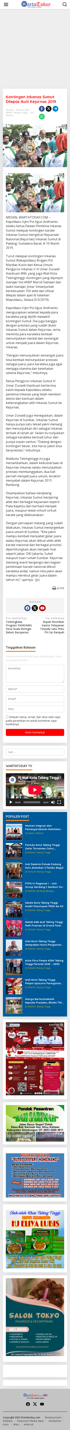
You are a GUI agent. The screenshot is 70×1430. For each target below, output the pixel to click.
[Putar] (11, 802)
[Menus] (6, 4)
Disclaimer (55, 1420)
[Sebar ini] (42, 109)
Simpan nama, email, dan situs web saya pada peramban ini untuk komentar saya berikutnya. (33, 720)
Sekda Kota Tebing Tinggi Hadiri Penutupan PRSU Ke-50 (44, 904)
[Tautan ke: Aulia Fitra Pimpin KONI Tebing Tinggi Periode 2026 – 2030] (14, 966)
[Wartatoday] (36, 4)
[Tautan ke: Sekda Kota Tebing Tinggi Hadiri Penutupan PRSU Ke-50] (14, 909)
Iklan (16, 1424)
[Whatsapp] (42, 116)
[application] (35, 789)
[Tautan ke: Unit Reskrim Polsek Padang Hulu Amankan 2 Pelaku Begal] (14, 870)
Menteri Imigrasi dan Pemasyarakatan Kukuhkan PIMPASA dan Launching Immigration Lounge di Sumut (44, 827)
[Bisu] (53, 802)
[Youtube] (42, 608)
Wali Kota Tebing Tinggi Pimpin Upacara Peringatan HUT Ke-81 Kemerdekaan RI (43, 981)
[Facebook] (27, 608)
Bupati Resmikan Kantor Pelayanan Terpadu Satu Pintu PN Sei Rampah (52, 625)
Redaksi (7, 1420)
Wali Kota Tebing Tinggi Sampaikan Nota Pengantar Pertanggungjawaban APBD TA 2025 (43, 943)
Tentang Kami (53, 1417)
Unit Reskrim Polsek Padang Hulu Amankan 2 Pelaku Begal (44, 866)
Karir (6, 1424)
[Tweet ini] (49, 109)
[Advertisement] (35, 49)
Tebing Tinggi (21, 112)
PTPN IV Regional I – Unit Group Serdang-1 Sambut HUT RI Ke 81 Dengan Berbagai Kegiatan (44, 885)
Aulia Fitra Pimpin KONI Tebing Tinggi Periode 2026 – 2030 (44, 962)
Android (28, 1424)
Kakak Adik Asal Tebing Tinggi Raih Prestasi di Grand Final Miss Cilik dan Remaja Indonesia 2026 (44, 923)
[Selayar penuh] (59, 802)
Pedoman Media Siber (30, 1420)
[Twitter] (35, 608)
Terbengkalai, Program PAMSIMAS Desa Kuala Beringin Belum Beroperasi (19, 625)
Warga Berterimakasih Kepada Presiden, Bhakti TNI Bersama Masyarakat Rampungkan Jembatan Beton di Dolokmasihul (43, 1000)
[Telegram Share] (55, 109)
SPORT (9, 112)
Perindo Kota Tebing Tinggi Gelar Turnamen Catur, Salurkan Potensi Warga (42, 846)
